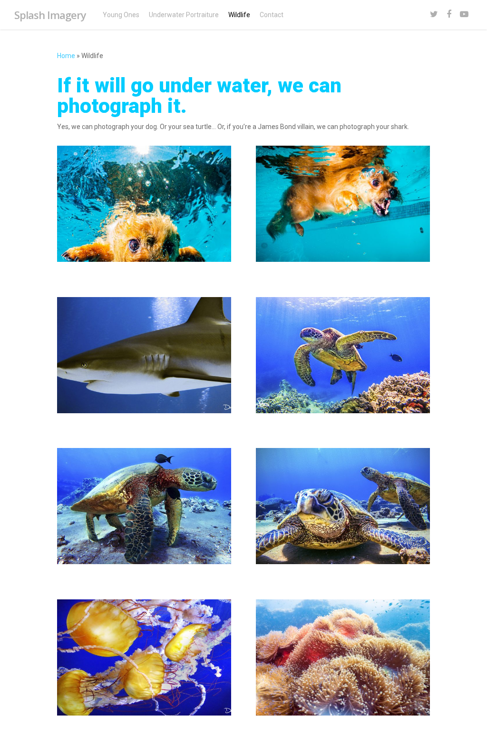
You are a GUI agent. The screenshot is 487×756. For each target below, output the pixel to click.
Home (66, 56)
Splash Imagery (50, 15)
